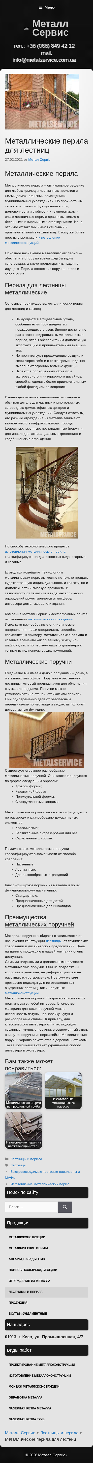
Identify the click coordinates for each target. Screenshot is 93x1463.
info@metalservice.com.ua (44, 60)
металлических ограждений (50, 619)
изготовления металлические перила (35, 551)
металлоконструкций (22, 993)
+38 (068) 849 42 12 (50, 46)
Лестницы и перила (26, 1159)
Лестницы (18, 1165)
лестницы (54, 941)
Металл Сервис (50, 28)
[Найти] (65, 1207)
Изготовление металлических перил (39, 1184)
